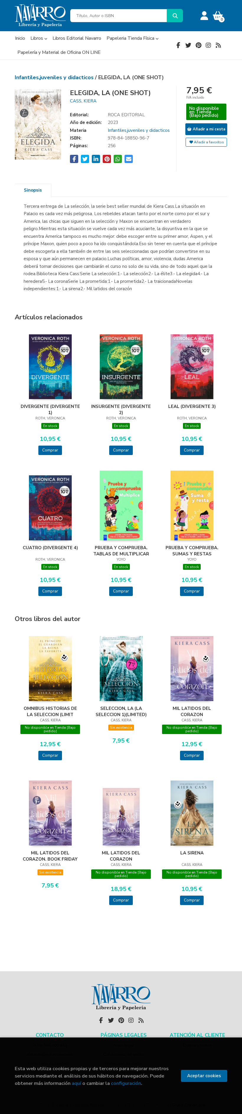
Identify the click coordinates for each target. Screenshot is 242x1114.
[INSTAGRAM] (208, 45)
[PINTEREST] (198, 45)
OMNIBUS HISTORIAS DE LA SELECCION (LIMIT (50, 711)
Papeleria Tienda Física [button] (131, 38)
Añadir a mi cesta (208, 129)
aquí (76, 1083)
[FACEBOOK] (178, 45)
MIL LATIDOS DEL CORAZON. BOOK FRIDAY (50, 856)
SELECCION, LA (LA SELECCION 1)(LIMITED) (121, 711)
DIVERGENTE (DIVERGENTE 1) (50, 409)
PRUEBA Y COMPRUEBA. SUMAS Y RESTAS (192, 551)
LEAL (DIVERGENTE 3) (192, 406)
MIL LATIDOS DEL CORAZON (192, 711)
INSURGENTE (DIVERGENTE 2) (121, 409)
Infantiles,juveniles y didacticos (55, 77)
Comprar (50, 450)
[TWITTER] (188, 45)
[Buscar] (175, 15)
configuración (126, 1083)
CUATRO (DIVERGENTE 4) (50, 548)
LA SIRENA (192, 853)
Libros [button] (37, 38)
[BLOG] (218, 45)
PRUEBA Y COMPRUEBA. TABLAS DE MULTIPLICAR (121, 551)
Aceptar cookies (204, 1076)
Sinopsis (33, 190)
